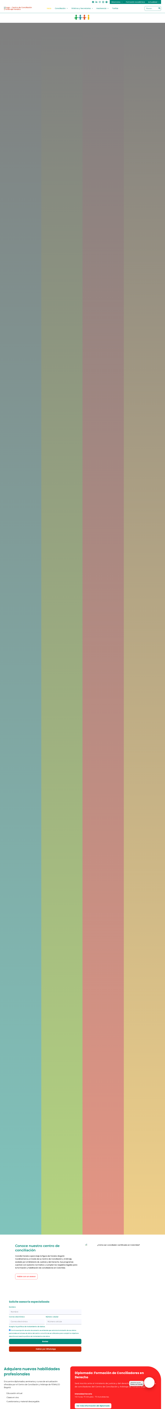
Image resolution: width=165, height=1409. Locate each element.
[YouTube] (103, 2)
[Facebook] (93, 2)
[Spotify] (107, 2)
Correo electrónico (17, 1317)
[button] (121, 2)
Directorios (115, 2)
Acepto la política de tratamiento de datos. (27, 1326)
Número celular (52, 1317)
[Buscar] (159, 8)
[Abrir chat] (149, 1383)
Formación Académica (135, 2)
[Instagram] (100, 2)
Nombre (12, 1307)
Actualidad (152, 2)
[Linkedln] (96, 2)
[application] (67, 8)
